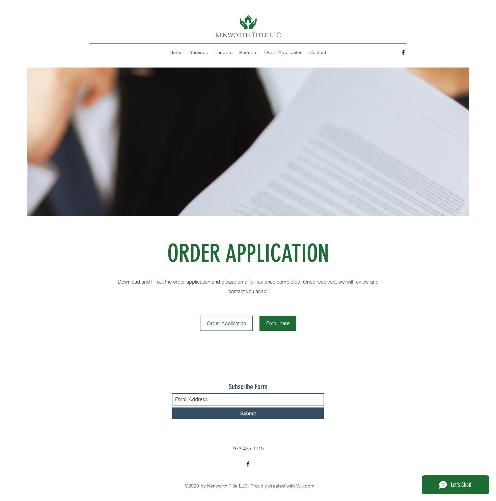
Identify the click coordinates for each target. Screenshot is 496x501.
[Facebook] (403, 52)
